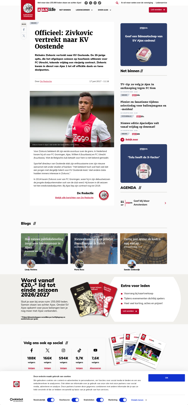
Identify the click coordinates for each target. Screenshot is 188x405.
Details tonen (137, 400)
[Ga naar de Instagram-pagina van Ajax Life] (95, 2)
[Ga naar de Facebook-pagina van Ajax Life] (86, 2)
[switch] (75, 400)
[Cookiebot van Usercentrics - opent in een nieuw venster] (16, 400)
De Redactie (46, 81)
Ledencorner (83, 10)
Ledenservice (161, 3)
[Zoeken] (117, 3)
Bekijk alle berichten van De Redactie (74, 198)
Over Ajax (103, 10)
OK (166, 378)
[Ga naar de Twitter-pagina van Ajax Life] (90, 2)
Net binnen (65, 10)
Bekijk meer (132, 140)
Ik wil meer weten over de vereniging (137, 3)
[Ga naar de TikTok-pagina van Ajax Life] (99, 2)
